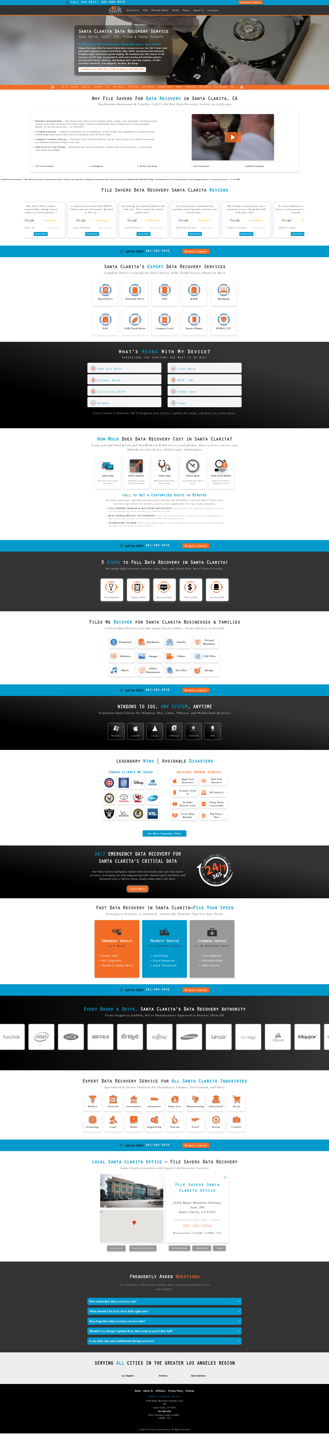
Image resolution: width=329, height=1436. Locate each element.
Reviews (74, 87)
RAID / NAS (185, 380)
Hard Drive (133, 10)
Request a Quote (251, 2)
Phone (186, 10)
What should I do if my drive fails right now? (164, 1311)
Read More (55, 234)
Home (138, 1390)
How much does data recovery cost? (164, 1301)
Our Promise (205, 87)
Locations (213, 10)
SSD (145, 10)
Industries (191, 87)
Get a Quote (116, 1248)
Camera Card (186, 392)
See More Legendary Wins (164, 833)
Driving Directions (179, 1248)
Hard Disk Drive (109, 369)
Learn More (137, 888)
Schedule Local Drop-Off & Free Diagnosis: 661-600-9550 (112, 69)
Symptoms (98, 87)
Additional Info (201, 1248)
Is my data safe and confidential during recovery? (164, 1341)
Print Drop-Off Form (143, 1248)
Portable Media (160, 10)
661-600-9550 (98, 2)
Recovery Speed (165, 87)
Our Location (220, 87)
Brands (179, 87)
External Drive (108, 380)
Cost (107, 87)
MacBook (103, 403)
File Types (133, 87)
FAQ (231, 87)
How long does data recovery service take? (164, 1321)
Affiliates (161, 1390)
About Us (198, 10)
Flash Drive (186, 369)
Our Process (118, 87)
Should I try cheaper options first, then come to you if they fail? (164, 1331)
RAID (175, 10)
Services (86, 87)
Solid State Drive (111, 392)
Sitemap (190, 1390)
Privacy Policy (175, 1390)
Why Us (64, 87)
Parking (219, 1248)
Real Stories (148, 87)
